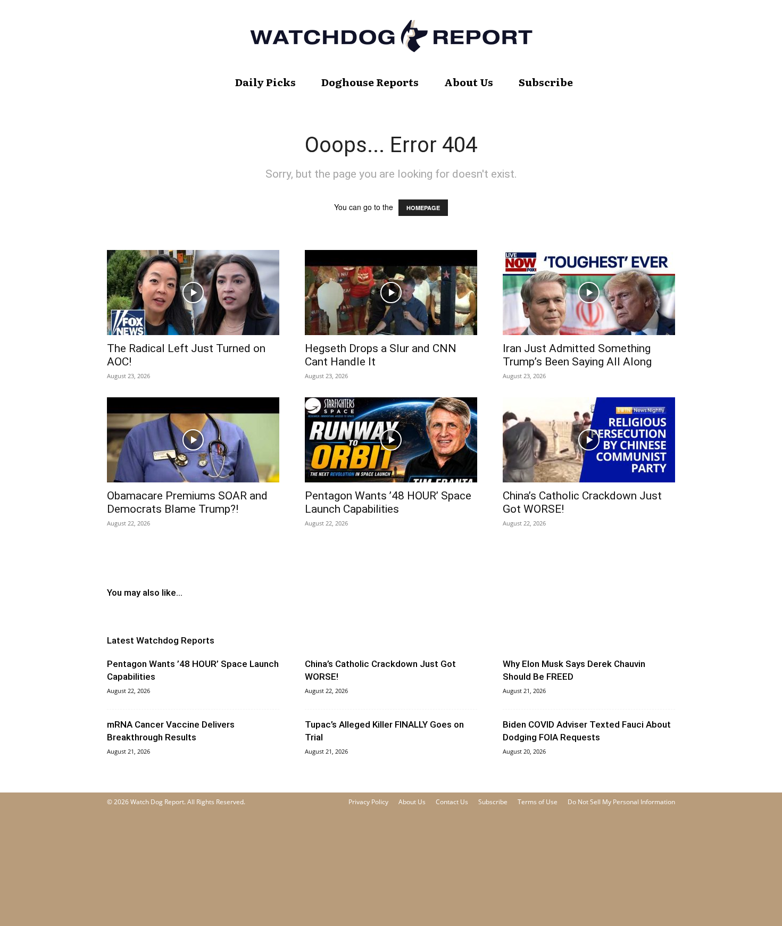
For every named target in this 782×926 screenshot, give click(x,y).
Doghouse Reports (370, 81)
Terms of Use (538, 801)
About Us (468, 81)
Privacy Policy (368, 801)
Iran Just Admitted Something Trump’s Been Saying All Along (577, 355)
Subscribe (546, 81)
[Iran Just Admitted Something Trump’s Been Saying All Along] (589, 292)
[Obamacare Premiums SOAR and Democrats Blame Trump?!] (193, 439)
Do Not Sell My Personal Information (621, 801)
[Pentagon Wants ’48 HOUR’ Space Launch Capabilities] (391, 439)
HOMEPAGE (423, 208)
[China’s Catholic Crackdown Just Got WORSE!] (589, 439)
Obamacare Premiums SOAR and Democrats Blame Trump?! (187, 502)
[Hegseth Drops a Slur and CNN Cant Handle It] (391, 292)
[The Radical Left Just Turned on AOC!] (193, 292)
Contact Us (452, 801)
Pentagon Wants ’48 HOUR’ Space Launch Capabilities (388, 502)
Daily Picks (265, 81)
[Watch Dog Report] (391, 36)
